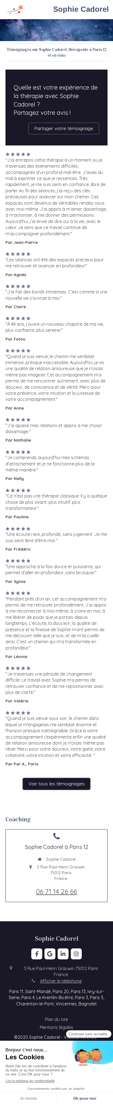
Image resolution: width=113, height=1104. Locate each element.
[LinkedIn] (63, 953)
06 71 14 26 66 (56, 891)
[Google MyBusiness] (49, 953)
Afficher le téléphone (61, 981)
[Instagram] (76, 953)
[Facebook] (36, 953)
